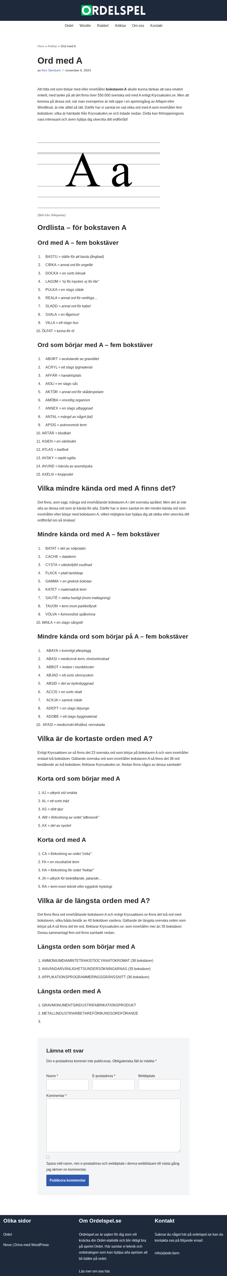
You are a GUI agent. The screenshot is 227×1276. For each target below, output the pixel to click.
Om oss (138, 25)
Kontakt (156, 25)
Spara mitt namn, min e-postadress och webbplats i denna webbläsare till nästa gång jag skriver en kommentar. (112, 1166)
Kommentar (56, 1096)
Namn (52, 1076)
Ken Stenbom (51, 70)
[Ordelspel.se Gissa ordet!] (113, 10)
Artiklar (120, 25)
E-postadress (103, 1076)
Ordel (69, 25)
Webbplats (146, 1076)
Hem (40, 46)
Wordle (85, 25)
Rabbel (103, 25)
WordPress (40, 1245)
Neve (7, 1245)
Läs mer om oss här (94, 1271)
